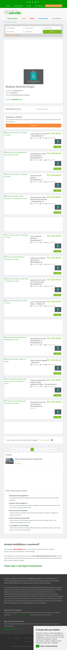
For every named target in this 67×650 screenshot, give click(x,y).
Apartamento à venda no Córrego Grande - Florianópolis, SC (38, 282)
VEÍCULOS (32, 18)
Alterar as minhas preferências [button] (49, 646)
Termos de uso (27, 641)
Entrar (8, 6)
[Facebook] (27, 2)
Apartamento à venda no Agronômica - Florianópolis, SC (38, 156)
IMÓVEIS (23, 18)
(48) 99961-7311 (16, 99)
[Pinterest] (38, 2)
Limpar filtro (19, 35)
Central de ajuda (38, 6)
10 (40, 449)
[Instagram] (32, 2)
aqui (52, 615)
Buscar (53, 31)
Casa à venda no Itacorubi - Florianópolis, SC (36, 238)
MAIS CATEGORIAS (56, 18)
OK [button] (37, 646)
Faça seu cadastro (18, 6)
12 (48, 449)
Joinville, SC (17, 461)
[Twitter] (35, 2)
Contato (28, 6)
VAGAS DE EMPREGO (12, 18)
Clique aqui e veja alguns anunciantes (23, 566)
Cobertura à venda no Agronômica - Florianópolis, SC (38, 260)
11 (44, 449)
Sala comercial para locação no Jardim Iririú (28, 459)
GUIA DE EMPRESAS (43, 18)
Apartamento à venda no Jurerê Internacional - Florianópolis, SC (38, 199)
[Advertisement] (33, 52)
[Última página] (53, 449)
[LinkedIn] (29, 2)
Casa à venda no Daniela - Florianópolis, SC (36, 178)
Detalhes (58, 147)
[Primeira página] (13, 449)
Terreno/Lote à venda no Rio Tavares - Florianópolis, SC (37, 404)
